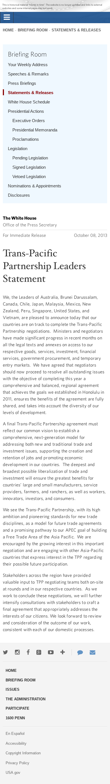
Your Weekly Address (28, 64)
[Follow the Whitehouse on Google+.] (38, 652)
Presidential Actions (26, 111)
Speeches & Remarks (28, 74)
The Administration (25, 699)
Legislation (17, 148)
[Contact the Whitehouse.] (77, 652)
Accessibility (16, 743)
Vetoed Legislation (29, 176)
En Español (15, 733)
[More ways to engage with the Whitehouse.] (62, 652)
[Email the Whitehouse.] (92, 652)
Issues (12, 689)
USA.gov (13, 772)
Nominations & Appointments (34, 185)
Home (8, 30)
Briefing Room (33, 30)
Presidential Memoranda (34, 129)
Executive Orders (28, 120)
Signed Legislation (29, 167)
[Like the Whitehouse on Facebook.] (28, 652)
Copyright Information (23, 753)
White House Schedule (29, 101)
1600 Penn (15, 718)
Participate (17, 708)
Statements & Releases (76, 30)
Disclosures (19, 195)
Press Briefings (22, 83)
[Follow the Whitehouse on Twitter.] (5, 652)
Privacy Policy (17, 763)
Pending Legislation (30, 157)
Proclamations (25, 139)
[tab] (6, 17)
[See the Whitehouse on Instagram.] (17, 652)
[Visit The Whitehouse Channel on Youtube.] (51, 652)
